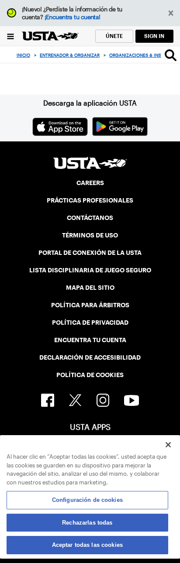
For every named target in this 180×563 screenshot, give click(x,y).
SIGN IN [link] (154, 36)
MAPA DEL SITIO (90, 287)
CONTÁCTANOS (90, 218)
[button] (171, 13)
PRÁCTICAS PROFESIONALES (90, 200)
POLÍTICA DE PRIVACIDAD (90, 322)
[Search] (170, 55)
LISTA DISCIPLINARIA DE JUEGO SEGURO (90, 270)
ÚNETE (114, 36)
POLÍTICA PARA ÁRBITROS (90, 305)
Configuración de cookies (87, 500)
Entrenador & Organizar (70, 55)
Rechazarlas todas (87, 522)
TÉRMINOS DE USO (90, 235)
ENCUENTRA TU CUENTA (90, 340)
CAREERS (90, 183)
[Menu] (10, 36)
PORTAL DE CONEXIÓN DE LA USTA (90, 253)
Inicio (23, 55)
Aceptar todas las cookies (87, 545)
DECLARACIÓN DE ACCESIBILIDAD (90, 357)
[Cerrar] (168, 444)
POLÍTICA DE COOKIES (90, 375)
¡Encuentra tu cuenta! (72, 17)
